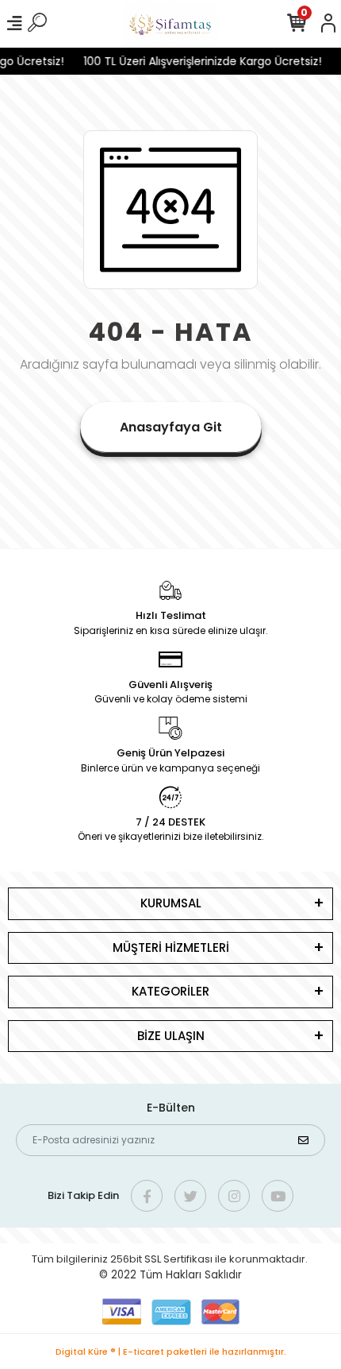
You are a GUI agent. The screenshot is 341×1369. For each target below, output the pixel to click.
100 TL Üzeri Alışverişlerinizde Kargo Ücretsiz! (199, 61)
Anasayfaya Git (171, 427)
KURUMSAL (170, 903)
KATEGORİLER (170, 991)
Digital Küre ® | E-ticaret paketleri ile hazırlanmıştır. (171, 1351)
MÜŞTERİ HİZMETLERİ (171, 947)
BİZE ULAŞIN (171, 1035)
